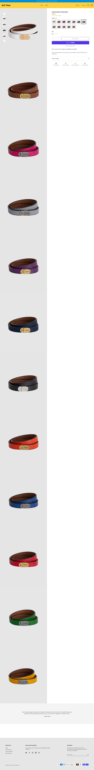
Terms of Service (9, 751)
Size (53, 31)
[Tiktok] (39, 752)
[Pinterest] (36, 752)
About (46, 5)
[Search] (88, 5)
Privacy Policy (9, 749)
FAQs (7, 747)
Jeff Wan (10, 765)
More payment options (70, 45)
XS (52, 33)
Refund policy (9, 753)
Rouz (64, 27)
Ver (69, 27)
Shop (41, 5)
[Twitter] (26, 752)
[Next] (4, 40)
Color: (54, 18)
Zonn (74, 27)
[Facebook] (29, 752)
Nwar (84, 22)
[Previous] (4, 13)
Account (84, 5)
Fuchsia (64, 22)
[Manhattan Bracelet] (4, 18)
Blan (54, 22)
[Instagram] (32, 752)
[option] (4, 19)
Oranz (54, 27)
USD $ (77, 5)
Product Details (55, 58)
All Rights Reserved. (15, 765)
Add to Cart (75, 38)
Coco (59, 22)
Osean (59, 27)
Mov (74, 22)
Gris (69, 22)
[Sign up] (87, 754)
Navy (79, 22)
